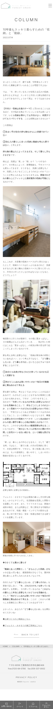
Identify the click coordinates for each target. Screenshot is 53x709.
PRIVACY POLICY (26, 677)
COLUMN (15, 646)
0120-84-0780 (19, 668)
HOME (5, 646)
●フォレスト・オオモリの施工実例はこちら (22, 625)
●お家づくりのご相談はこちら (16, 619)
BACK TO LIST (30, 635)
